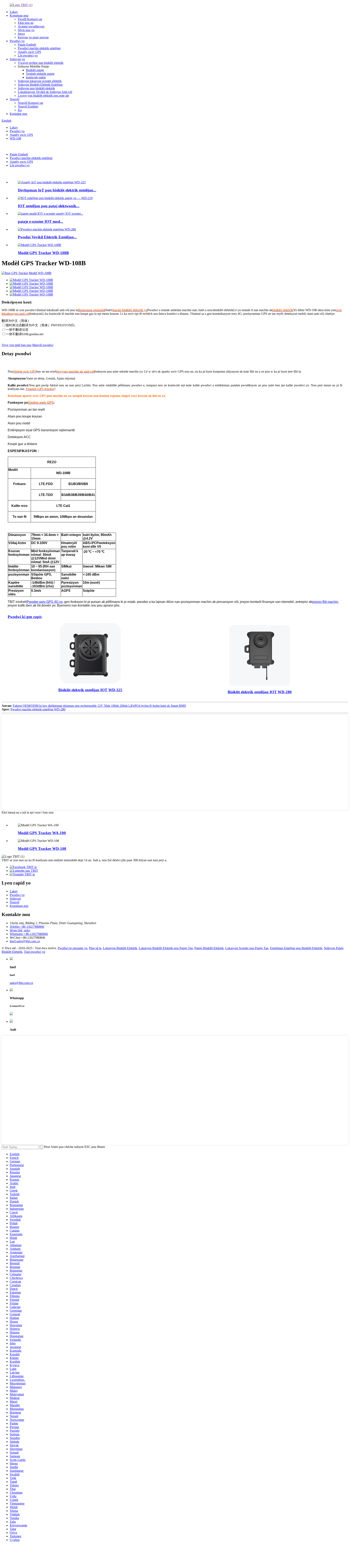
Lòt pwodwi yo (28, 55)
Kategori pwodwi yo (23, 816)
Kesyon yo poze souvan (33, 37)
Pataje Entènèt (27, 44)
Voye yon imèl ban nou (16, 345)
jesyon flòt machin (325, 601)
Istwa (21, 33)
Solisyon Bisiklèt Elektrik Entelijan (40, 84)
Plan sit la (95, 948)
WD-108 (15, 138)
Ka (20, 110)
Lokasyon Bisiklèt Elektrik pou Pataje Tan (166, 948)
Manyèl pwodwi (42, 345)
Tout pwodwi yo (34, 951)
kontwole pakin (36, 77)
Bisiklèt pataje (35, 70)
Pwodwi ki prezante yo (25, 173)
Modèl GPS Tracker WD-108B (43, 253)
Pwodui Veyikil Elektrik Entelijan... (47, 237)
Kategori (8, 146)
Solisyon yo (17, 59)
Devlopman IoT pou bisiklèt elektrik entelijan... (57, 190)
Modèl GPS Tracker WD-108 (42, 848)
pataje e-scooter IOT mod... (40, 221)
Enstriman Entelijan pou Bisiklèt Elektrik (296, 948)
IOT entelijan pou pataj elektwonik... (48, 206)
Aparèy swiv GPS (29, 52)
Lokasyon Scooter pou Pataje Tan (246, 948)
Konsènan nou (19, 15)
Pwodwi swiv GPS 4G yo (45, 601)
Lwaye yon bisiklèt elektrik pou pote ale (43, 95)
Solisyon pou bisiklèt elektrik (36, 88)
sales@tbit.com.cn (21, 983)
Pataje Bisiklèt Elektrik (209, 948)
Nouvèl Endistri (28, 106)
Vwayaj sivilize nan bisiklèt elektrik (40, 62)
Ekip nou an (25, 22)
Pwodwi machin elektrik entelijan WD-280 (38, 709)
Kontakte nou (18, 113)
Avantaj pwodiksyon (31, 26)
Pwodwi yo (17, 41)
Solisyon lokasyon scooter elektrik (40, 81)
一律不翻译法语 (17, 329)
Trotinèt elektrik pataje (40, 73)
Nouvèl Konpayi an (30, 103)
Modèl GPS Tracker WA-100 (42, 833)
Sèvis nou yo (26, 30)
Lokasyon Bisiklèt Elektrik (120, 948)
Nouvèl (14, 99)
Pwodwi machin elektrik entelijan (39, 48)
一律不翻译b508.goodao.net (24, 334)
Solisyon (15, 898)
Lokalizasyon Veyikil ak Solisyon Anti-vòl (45, 92)
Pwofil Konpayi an (30, 19)
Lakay (14, 12)
